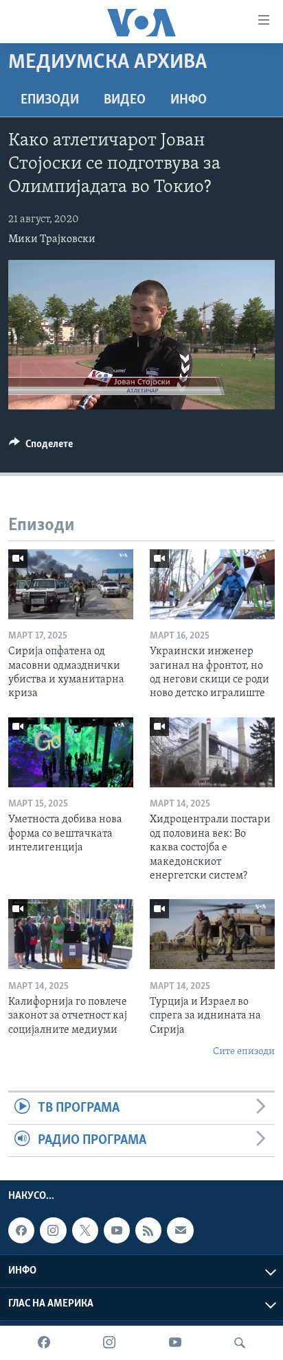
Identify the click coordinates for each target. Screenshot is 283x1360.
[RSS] (148, 1230)
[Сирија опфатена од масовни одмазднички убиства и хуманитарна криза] (70, 584)
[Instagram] (109, 1343)
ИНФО (188, 100)
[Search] (239, 1343)
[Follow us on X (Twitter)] (85, 1230)
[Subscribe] (180, 1230)
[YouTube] (175, 1343)
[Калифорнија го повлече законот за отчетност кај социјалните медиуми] (70, 934)
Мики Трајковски (51, 239)
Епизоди (50, 100)
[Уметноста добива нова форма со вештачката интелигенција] (70, 752)
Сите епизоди (244, 1052)
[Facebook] (44, 1343)
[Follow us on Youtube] (117, 1230)
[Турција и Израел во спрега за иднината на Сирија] (212, 934)
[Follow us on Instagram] (53, 1230)
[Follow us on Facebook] (21, 1230)
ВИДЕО (125, 100)
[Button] (41, 447)
